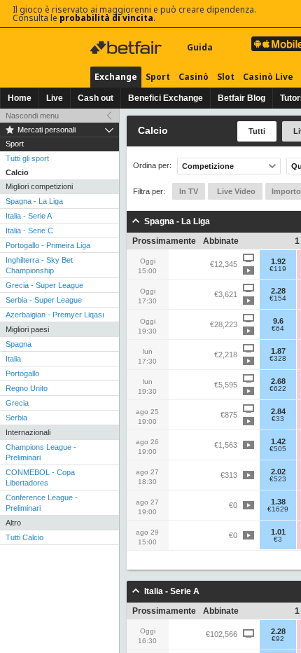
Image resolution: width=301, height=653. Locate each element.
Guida (200, 47)
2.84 (278, 411)
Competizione (208, 166)
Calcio (17, 172)
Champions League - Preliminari (41, 452)
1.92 (278, 261)
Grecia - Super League (44, 285)
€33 (278, 418)
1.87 (278, 351)
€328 (278, 358)
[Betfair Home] (127, 47)
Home (19, 98)
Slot (225, 77)
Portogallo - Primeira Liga (48, 245)
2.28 (278, 290)
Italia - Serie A (29, 216)
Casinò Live (268, 77)
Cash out (95, 98)
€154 (278, 298)
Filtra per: (149, 191)
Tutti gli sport (27, 158)
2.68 (278, 381)
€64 (278, 328)
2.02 (278, 471)
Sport (158, 77)
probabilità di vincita (106, 18)
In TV (188, 191)
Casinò (193, 77)
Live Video (235, 191)
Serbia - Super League (44, 300)
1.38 (278, 501)
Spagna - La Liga (34, 201)
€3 (278, 539)
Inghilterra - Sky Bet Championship (39, 265)
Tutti (256, 131)
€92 (278, 638)
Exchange (115, 77)
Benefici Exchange (165, 98)
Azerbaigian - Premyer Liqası (55, 314)
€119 (278, 269)
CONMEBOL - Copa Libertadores (40, 477)
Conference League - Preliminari (42, 502)
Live (54, 98)
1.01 (278, 531)
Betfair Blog (241, 98)
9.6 (278, 320)
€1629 (277, 509)
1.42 (278, 441)
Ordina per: (152, 166)
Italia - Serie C (29, 230)
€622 (278, 388)
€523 (278, 479)
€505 (278, 449)
